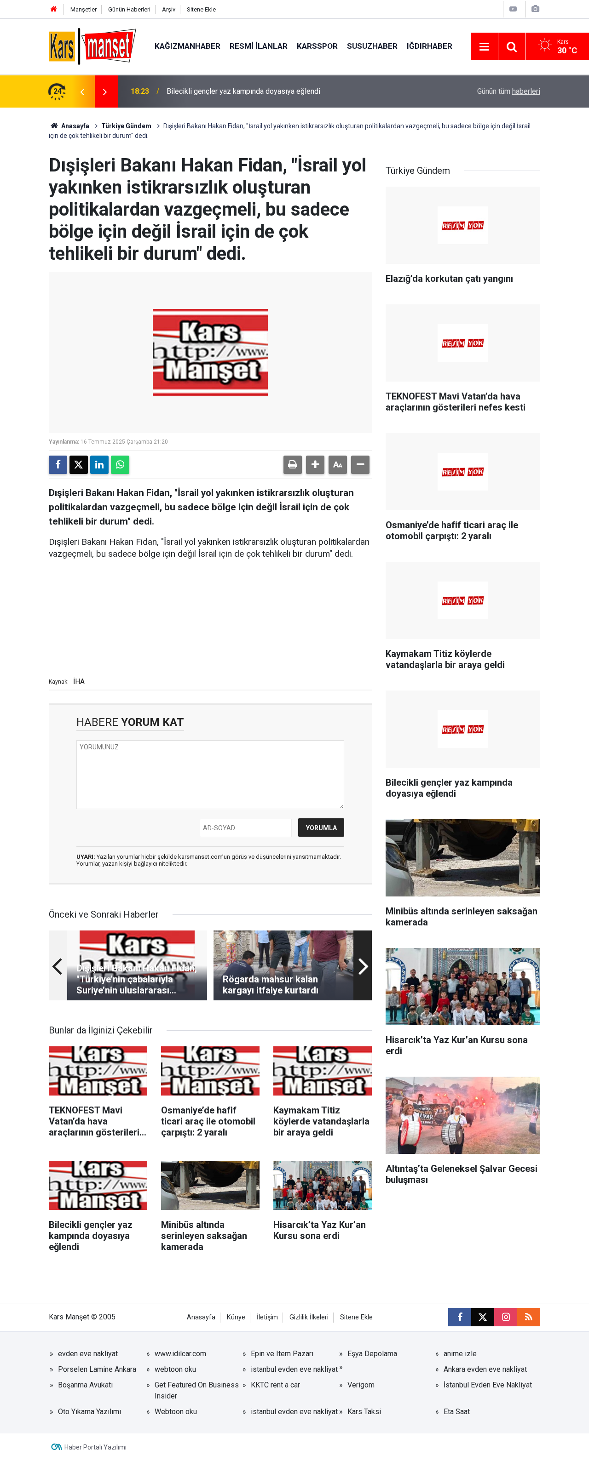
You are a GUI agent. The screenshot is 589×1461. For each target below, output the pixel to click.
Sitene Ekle (201, 9)
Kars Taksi (364, 1411)
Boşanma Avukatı (85, 1385)
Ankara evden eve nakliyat (485, 1369)
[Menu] (484, 47)
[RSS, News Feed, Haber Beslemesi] (528, 1317)
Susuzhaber (372, 46)
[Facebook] (58, 465)
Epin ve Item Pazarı (282, 1353)
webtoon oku (175, 1369)
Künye (236, 1317)
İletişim (267, 1317)
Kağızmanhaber (187, 46)
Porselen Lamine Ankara (97, 1369)
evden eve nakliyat (88, 1353)
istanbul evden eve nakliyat (294, 1369)
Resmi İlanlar (259, 46)
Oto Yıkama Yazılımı (89, 1411)
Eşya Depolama (372, 1353)
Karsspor (317, 46)
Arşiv (168, 9)
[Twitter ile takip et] (482, 1317)
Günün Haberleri (129, 9)
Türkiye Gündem (126, 126)
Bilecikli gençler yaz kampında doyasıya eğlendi (243, 91)
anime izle (460, 1353)
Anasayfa (74, 126)
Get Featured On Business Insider (197, 1390)
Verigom (361, 1385)
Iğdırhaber (429, 46)
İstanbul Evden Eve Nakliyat (488, 1385)
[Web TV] (513, 9)
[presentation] (81, 91)
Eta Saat (457, 1411)
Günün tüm (508, 91)
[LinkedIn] (99, 465)
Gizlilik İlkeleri (309, 1317)
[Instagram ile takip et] (505, 1317)
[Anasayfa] (54, 9)
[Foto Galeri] (535, 9)
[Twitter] (78, 465)
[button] (315, 465)
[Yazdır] (292, 465)
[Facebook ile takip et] (459, 1317)
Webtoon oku (176, 1411)
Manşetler (83, 9)
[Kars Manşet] (92, 45)
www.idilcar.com (180, 1353)
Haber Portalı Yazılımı (95, 1447)
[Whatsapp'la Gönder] (120, 465)
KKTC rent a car (275, 1385)
